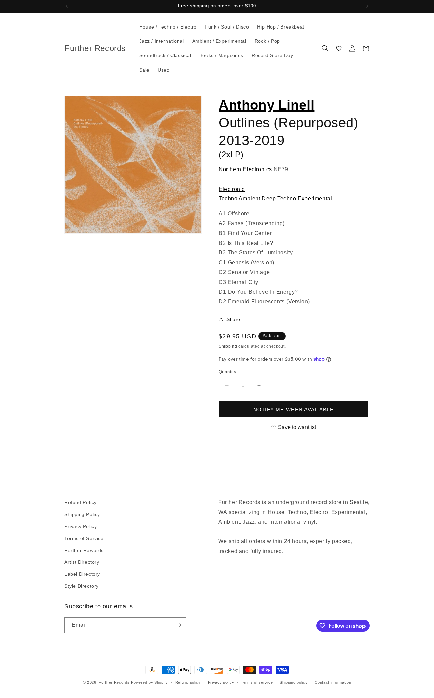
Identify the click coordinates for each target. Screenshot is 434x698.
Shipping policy (294, 682)
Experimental (315, 198)
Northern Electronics (245, 169)
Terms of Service (84, 538)
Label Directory (82, 574)
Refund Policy (80, 502)
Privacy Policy (80, 526)
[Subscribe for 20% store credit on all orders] (178, 625)
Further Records (114, 682)
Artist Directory (81, 562)
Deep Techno (279, 198)
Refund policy (188, 682)
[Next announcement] (367, 6)
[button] (325, 48)
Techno (228, 198)
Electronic (232, 189)
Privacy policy (221, 682)
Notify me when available (293, 409)
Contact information (333, 682)
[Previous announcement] (66, 6)
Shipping (228, 346)
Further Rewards (84, 550)
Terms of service (257, 682)
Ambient (249, 198)
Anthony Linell (266, 104)
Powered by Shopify (149, 682)
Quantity (227, 371)
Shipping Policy (82, 514)
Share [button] (233, 319)
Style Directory (81, 586)
